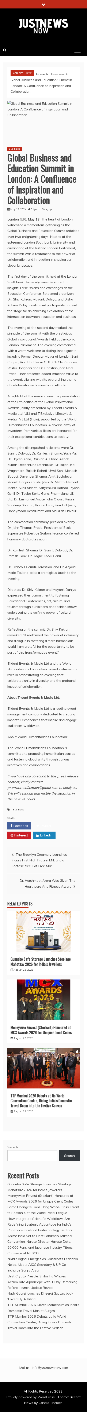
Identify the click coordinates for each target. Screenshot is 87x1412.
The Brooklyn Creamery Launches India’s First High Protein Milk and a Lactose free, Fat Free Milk (39, 860)
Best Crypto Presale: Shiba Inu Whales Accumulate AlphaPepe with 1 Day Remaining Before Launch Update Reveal (42, 1282)
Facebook (20, 826)
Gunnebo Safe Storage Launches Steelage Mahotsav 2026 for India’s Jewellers (41, 961)
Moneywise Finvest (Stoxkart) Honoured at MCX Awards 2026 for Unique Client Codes (41, 1030)
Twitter (45, 826)
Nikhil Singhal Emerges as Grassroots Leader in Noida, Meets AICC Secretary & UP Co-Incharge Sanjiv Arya (42, 1264)
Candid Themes (51, 1403)
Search (12, 1147)
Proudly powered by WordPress (31, 1397)
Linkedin (45, 835)
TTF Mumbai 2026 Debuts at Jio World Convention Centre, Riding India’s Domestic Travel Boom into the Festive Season (41, 1100)
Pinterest (20, 835)
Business (14, 148)
